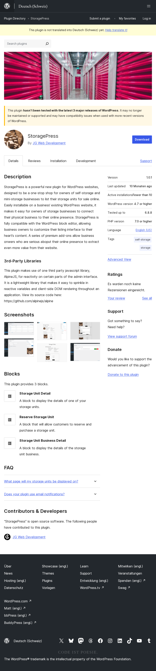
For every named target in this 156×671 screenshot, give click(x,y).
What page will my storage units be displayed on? (41, 481)
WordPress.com (18, 601)
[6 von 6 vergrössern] (95, 348)
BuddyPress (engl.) (20, 623)
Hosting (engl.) (15, 581)
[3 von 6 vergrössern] (62, 327)
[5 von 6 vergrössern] (95, 327)
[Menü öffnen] (149, 6)
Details (13, 161)
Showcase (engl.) (55, 566)
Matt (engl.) (15, 608)
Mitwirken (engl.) (130, 566)
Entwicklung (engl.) (94, 581)
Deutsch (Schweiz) (28, 641)
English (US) (144, 230)
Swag (124, 588)
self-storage (142, 239)
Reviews (34, 161)
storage (145, 247)
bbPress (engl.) (17, 615)
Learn (84, 566)
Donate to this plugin (123, 374)
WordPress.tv (92, 588)
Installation (58, 161)
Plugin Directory (15, 18)
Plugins (47, 581)
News (8, 573)
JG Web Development (49, 143)
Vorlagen (48, 588)
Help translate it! (116, 30)
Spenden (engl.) (132, 581)
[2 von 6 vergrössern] (28, 344)
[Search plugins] (47, 44)
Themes (48, 573)
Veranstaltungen (130, 573)
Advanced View (119, 259)
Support (146, 161)
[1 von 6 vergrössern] (28, 327)
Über (7, 566)
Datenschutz (13, 588)
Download (142, 139)
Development (86, 161)
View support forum (122, 336)
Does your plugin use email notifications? (34, 494)
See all (147, 298)
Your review (116, 298)
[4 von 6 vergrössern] (62, 349)
